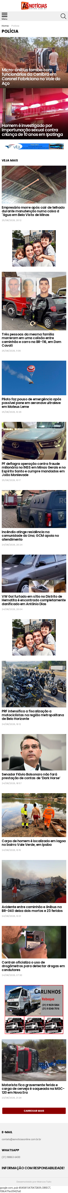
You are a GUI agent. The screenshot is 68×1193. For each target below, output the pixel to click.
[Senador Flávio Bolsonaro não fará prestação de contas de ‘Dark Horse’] (34, 752)
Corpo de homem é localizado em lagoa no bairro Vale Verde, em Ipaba (34, 843)
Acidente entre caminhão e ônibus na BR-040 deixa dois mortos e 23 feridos (32, 909)
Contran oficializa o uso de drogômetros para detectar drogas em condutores (33, 966)
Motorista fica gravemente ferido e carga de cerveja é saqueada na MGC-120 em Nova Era (33, 1089)
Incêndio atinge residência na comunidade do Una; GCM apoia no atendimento (30, 536)
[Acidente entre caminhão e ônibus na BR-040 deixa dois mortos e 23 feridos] (34, 881)
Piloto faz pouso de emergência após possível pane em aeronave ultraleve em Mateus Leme (31, 403)
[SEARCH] (63, 16)
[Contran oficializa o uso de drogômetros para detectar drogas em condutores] (34, 942)
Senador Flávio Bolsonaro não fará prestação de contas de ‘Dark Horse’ (31, 776)
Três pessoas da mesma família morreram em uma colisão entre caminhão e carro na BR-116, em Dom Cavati (31, 340)
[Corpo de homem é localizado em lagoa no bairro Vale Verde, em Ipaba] (34, 815)
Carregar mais (34, 1111)
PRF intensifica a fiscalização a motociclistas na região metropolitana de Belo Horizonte (33, 715)
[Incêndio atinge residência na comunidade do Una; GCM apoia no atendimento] (34, 509)
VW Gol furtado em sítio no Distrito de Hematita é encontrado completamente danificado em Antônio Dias (34, 600)
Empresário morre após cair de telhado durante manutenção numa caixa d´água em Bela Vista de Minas (33, 211)
